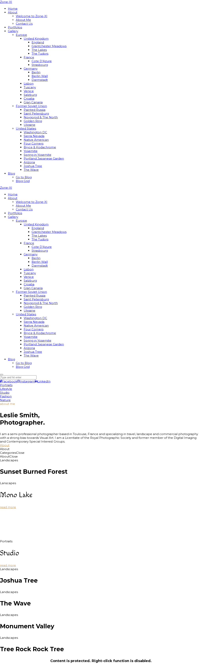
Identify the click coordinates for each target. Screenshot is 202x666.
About (4, 445)
